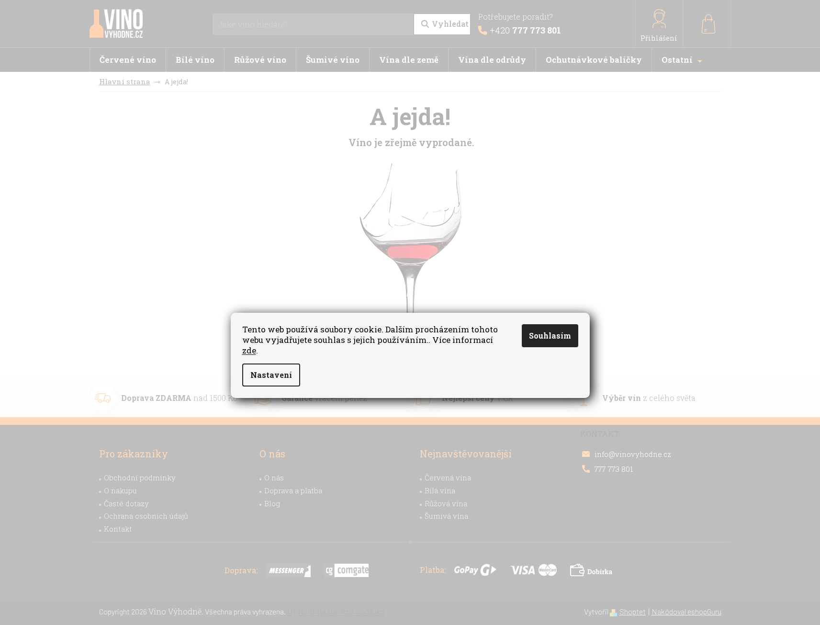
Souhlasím (550, 335)
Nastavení (271, 375)
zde (249, 350)
